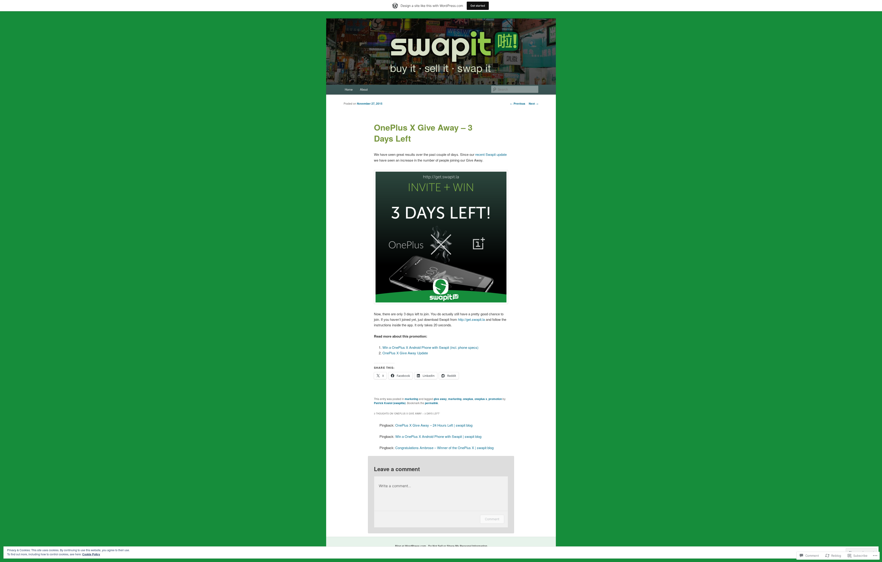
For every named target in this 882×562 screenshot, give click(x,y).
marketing (411, 399)
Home (349, 89)
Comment (492, 519)
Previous (517, 103)
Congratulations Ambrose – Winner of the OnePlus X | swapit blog (444, 447)
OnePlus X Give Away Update (405, 352)
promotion (495, 399)
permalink (431, 403)
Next (533, 103)
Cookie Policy (91, 554)
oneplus (468, 399)
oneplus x (481, 399)
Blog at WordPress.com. (411, 546)
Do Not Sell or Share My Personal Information (457, 546)
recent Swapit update (491, 154)
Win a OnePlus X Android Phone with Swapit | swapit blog (438, 436)
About (364, 89)
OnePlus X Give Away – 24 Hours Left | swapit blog (433, 425)
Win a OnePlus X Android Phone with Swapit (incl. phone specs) (430, 347)
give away (440, 399)
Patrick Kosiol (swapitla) (390, 403)
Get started (477, 5)
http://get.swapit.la (471, 319)
